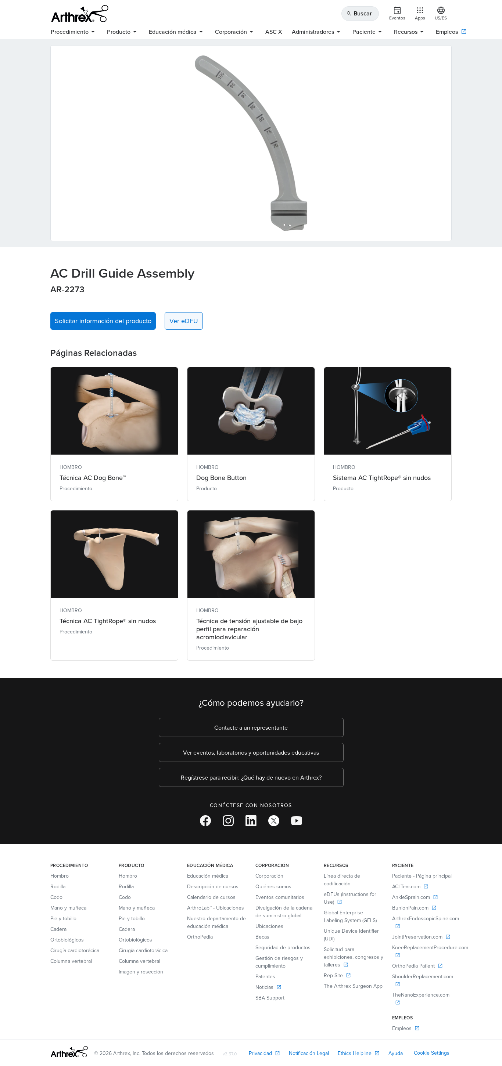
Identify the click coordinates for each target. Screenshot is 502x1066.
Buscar (359, 13)
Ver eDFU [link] (183, 320)
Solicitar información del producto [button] (103, 320)
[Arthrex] (79, 13)
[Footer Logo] (69, 1051)
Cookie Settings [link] (431, 1052)
